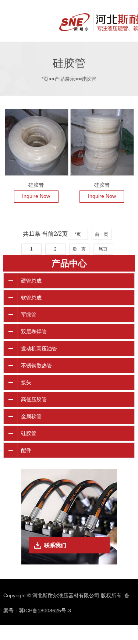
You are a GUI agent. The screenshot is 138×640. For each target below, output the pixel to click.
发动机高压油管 (39, 349)
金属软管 (31, 416)
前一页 (101, 234)
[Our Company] (69, 21)
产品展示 (64, 79)
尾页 (103, 249)
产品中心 (69, 263)
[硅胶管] (36, 142)
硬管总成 (31, 281)
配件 (26, 450)
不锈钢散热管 (36, 365)
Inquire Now (36, 196)
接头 (26, 382)
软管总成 (31, 298)
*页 (45, 79)
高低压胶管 (34, 399)
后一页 (79, 249)
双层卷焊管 (34, 332)
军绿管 (28, 315)
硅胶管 (88, 79)
